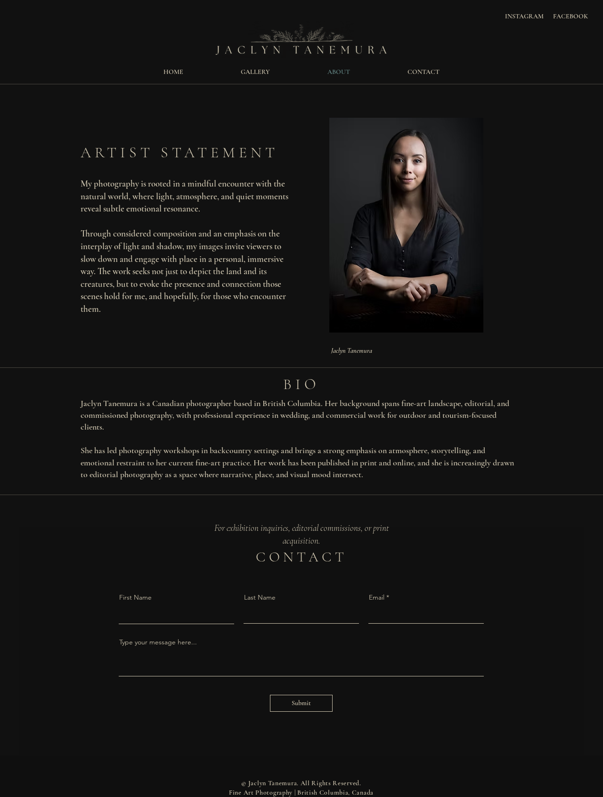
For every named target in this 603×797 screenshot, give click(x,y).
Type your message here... (158, 642)
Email (376, 597)
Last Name (260, 597)
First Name (135, 597)
